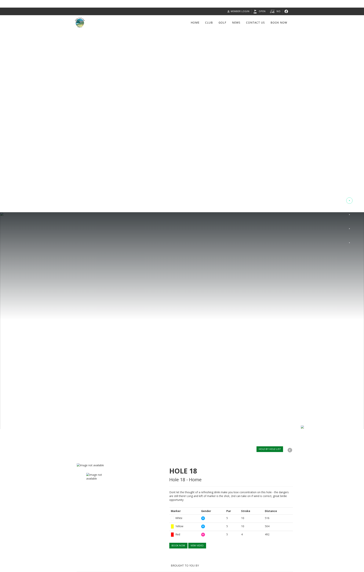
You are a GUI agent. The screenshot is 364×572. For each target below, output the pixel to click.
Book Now (279, 22)
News (236, 22)
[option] (120, 465)
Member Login (240, 11)
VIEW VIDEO (197, 545)
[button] (349, 186)
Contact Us (255, 22)
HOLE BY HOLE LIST (270, 449)
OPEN (262, 11)
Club (209, 22)
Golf (222, 22)
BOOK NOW (178, 545)
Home (195, 22)
